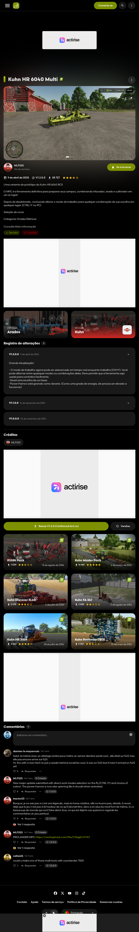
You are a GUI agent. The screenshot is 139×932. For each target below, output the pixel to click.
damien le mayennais (26, 751)
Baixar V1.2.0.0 (59, 526)
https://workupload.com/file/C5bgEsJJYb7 (62, 837)
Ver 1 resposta (26, 824)
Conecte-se (105, 5)
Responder (30, 771)
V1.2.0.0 (24, 354)
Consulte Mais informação (20, 226)
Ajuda (34, 902)
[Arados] (58, 331)
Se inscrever (123, 167)
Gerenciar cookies (111, 902)
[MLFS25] (8, 167)
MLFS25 (19, 165)
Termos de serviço (53, 902)
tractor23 (18, 798)
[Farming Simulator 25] (61, 79)
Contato (22, 902)
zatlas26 (18, 856)
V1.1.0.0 (27, 403)
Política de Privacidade (81, 902)
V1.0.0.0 (27, 418)
